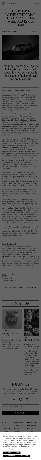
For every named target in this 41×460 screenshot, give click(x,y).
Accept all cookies (12, 452)
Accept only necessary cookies (16, 455)
